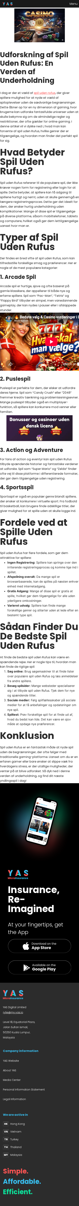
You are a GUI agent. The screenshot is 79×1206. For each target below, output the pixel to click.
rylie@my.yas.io (13, 1012)
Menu (74, 4)
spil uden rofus (44, 93)
